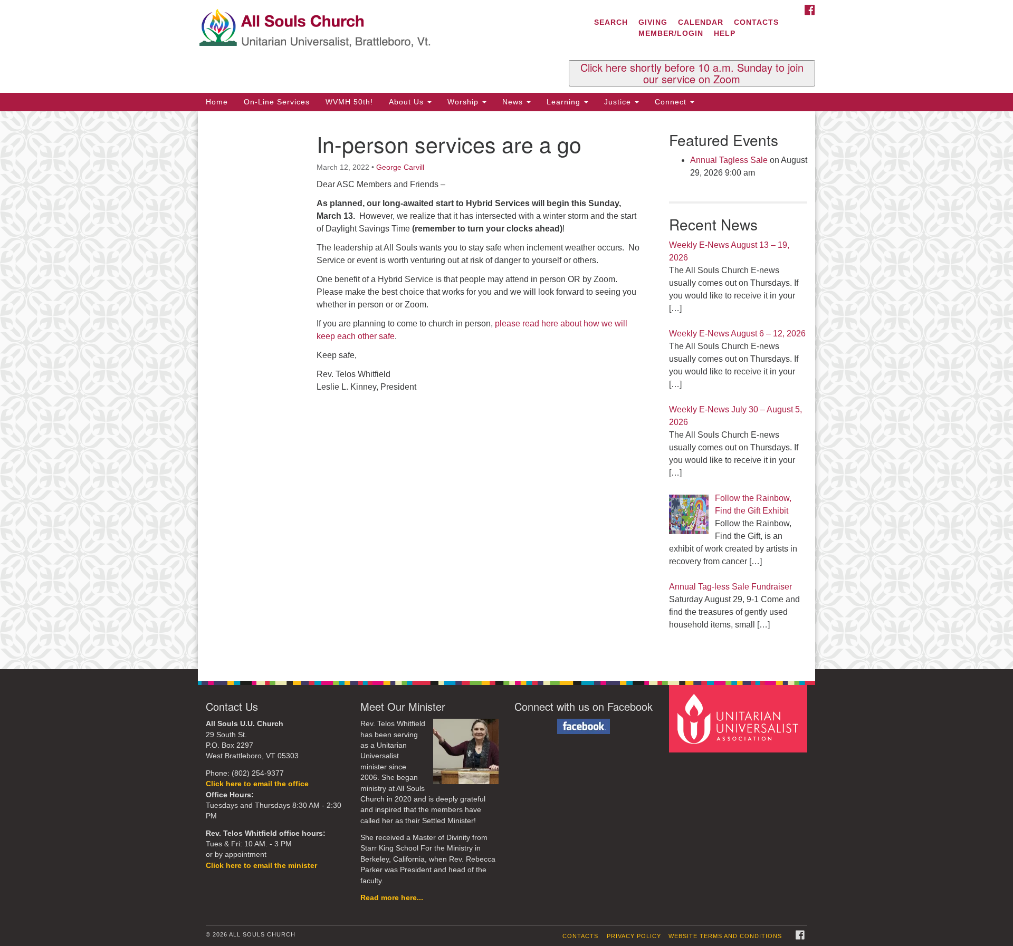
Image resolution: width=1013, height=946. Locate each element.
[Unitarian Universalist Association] (739, 718)
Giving (652, 22)
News (513, 102)
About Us (407, 102)
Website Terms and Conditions (725, 936)
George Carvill (400, 167)
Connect (672, 102)
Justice (619, 102)
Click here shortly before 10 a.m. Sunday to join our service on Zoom (692, 73)
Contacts (756, 22)
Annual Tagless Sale (729, 160)
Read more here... (391, 898)
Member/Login (670, 33)
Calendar (700, 22)
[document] (506, 390)
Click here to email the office (257, 784)
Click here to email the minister (261, 866)
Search (611, 22)
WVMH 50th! (349, 102)
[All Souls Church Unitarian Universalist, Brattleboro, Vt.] (378, 29)
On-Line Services (277, 102)
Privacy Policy (634, 936)
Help (724, 33)
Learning (565, 102)
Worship (464, 102)
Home (217, 102)
